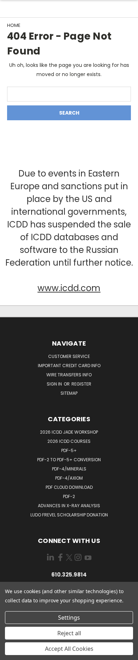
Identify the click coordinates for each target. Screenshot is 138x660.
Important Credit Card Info (69, 366)
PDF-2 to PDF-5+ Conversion (69, 460)
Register (81, 384)
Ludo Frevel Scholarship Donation (69, 515)
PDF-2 (69, 496)
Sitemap (69, 393)
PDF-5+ (69, 450)
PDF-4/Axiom (69, 478)
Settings (69, 617)
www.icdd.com (69, 288)
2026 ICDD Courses (69, 441)
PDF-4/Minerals (69, 469)
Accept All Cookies (69, 649)
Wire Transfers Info (69, 375)
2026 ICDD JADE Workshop (69, 432)
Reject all (69, 633)
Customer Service (69, 356)
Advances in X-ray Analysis (69, 506)
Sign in (55, 384)
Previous (11, 653)
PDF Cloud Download (69, 487)
